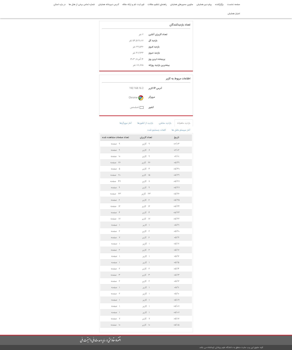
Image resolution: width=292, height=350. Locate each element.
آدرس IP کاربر (155, 88)
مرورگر (152, 97)
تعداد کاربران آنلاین (158, 34)
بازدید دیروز (154, 53)
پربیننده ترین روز (157, 59)
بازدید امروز (154, 47)
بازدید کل (153, 40)
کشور (151, 107)
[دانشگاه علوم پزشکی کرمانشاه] (73, 340)
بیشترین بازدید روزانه (159, 65)
